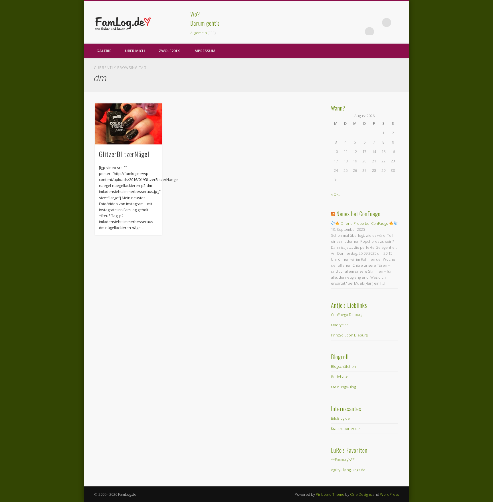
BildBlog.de (340, 418)
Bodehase (339, 376)
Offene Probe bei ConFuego (364, 223)
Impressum (204, 50)
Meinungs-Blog (343, 386)
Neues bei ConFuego (358, 213)
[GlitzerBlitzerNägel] (128, 123)
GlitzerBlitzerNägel (124, 154)
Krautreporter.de (345, 428)
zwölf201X (169, 50)
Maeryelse (340, 324)
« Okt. (335, 194)
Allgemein (198, 32)
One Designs (361, 494)
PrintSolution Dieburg (349, 335)
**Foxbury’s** (343, 459)
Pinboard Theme (330, 494)
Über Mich (135, 50)
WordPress (389, 494)
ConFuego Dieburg (346, 314)
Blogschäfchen (343, 366)
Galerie (103, 50)
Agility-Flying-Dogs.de (348, 469)
